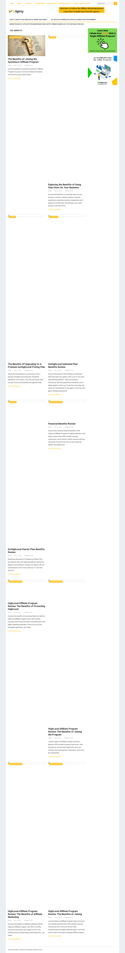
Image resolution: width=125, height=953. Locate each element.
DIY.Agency (15, 949)
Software (13, 402)
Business (52, 37)
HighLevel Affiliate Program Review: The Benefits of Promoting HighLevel (26, 606)
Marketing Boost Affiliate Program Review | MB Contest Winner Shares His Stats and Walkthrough (47, 24)
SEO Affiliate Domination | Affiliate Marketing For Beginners (73, 19)
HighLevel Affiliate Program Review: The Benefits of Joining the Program (65, 731)
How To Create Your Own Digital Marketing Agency (28, 19)
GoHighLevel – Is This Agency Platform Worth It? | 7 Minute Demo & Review (62, 3)
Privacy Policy (38, 949)
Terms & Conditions (26, 949)
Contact (28, 3)
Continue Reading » (14, 78)
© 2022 (10, 949)
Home (12, 3)
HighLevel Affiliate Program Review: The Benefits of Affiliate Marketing (25, 914)
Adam (9, 65)
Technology (53, 217)
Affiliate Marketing (15, 37)
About (19, 3)
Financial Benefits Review (61, 423)
